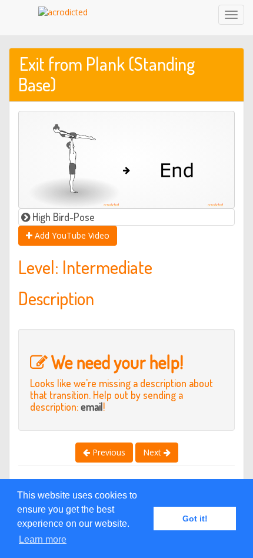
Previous (107, 452)
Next (153, 452)
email (92, 406)
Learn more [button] (42, 539)
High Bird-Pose (62, 216)
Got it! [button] (195, 518)
